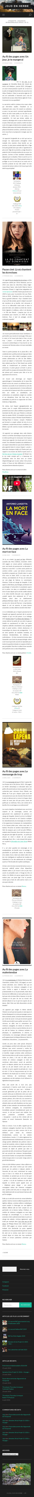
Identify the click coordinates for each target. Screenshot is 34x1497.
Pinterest (5, 1290)
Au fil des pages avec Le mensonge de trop (15, 773)
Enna (20, 205)
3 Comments (18, 63)
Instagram (5, 1282)
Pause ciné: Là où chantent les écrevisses (16, 271)
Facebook (5, 1286)
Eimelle (29, 653)
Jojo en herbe (17, 6)
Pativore (15, 191)
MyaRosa (5, 472)
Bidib (21, 692)
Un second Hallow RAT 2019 (17, 1329)
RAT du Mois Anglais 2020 (16, 1336)
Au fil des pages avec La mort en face (15, 550)
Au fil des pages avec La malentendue (15, 971)
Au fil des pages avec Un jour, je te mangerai (15, 58)
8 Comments (19, 276)
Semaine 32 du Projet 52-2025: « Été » (18, 1343)
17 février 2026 (7, 276)
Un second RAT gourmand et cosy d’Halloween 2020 (19, 1322)
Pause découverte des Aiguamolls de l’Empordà (14, 1379)
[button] (4, 324)
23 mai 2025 (6, 555)
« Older (5, 1252)
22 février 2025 (7, 976)
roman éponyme (7, 292)
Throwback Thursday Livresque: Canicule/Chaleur (12, 1388)
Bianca (24, 886)
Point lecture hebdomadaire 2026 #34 (14, 1365)
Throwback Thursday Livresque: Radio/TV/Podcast (12, 1396)
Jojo (3, 1414)
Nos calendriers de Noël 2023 (17, 1349)
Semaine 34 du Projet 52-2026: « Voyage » (15, 1372)
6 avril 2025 (6, 777)
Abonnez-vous (24, 1269)
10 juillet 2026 (7, 63)
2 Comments (16, 555)
